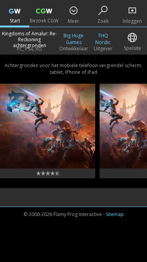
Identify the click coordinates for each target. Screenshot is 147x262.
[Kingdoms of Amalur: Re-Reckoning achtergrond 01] (47, 126)
